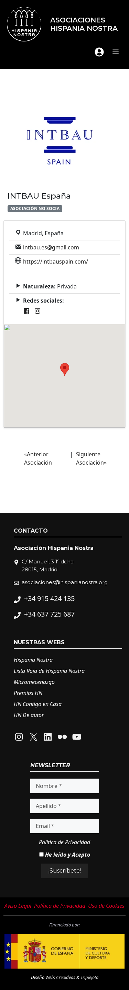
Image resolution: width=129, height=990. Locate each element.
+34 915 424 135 (49, 598)
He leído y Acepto (67, 854)
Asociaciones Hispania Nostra (84, 24)
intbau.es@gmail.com (51, 247)
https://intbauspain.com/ (55, 261)
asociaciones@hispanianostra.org (65, 582)
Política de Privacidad (64, 842)
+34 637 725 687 (49, 614)
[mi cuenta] (99, 52)
